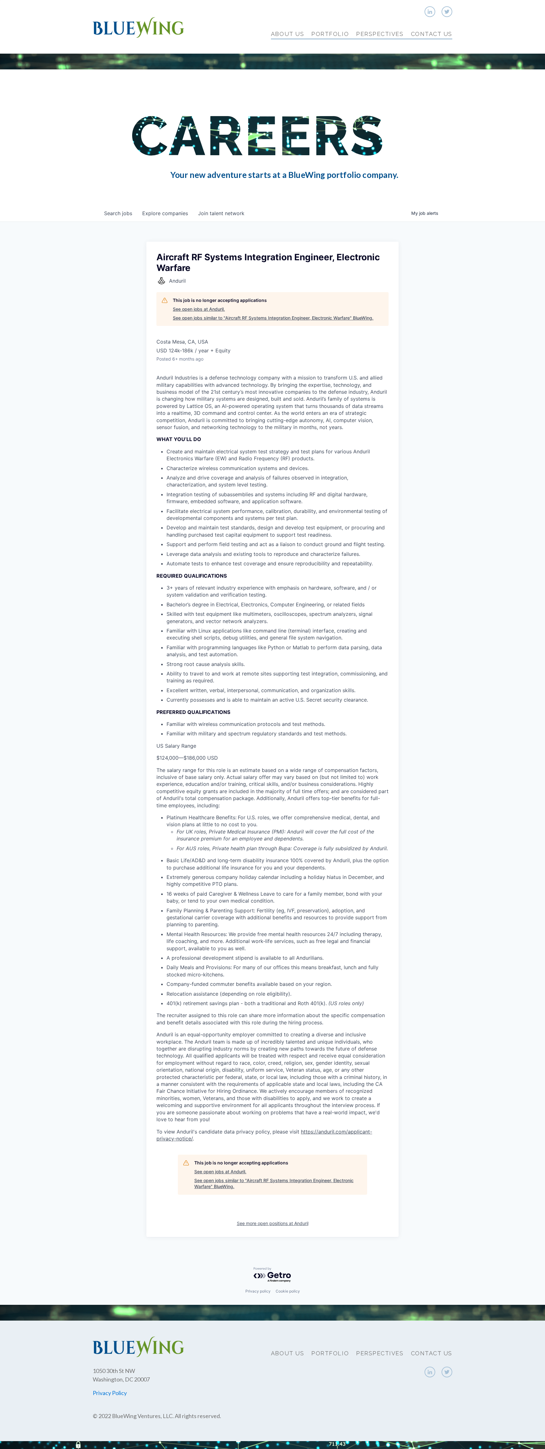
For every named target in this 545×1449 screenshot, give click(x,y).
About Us (287, 34)
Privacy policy (258, 1291)
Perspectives (379, 34)
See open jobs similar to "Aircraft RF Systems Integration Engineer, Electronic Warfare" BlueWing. (273, 318)
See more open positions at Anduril (272, 1223)
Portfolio (330, 34)
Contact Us (431, 34)
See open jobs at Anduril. (199, 309)
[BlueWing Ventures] (138, 27)
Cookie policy (288, 1291)
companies (165, 213)
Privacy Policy (110, 1392)
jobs (118, 213)
